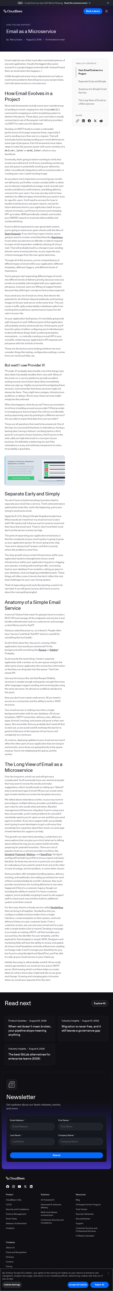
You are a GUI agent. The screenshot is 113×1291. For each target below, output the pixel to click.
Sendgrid (9, 854)
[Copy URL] (77, 121)
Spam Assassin (13, 233)
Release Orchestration (16, 1223)
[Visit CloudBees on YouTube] (19, 1186)
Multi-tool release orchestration (49, 1213)
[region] (56, 1279)
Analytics (10, 1228)
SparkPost (46, 854)
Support (79, 1223)
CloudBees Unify (13, 1200)
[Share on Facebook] (89, 121)
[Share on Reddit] (101, 121)
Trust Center (81, 1209)
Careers (9, 1262)
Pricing (9, 1266)
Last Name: (16, 1135)
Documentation (83, 1218)
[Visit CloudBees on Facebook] (7, 1186)
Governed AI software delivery (51, 1206)
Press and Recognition (16, 1252)
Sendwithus (57, 907)
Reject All (99, 1284)
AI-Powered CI (47, 1200)
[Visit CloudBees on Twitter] (25, 1186)
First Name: (64, 1120)
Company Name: (66, 1135)
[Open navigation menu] (106, 11)
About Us (10, 1247)
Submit (56, 1155)
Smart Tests (11, 1218)
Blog (78, 1200)
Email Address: (17, 1120)
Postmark (20, 854)
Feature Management (16, 1214)
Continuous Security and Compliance (52, 1221)
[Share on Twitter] (95, 121)
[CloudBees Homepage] (15, 1178)
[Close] (108, 1273)
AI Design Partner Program (88, 1204)
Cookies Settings (12, 1284)
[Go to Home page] (13, 11)
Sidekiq (53, 650)
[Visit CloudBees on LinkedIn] (31, 1186)
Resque (42, 650)
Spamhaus (57, 237)
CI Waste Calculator (85, 1236)
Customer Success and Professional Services (86, 1229)
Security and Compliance (17, 1209)
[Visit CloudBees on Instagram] (13, 1186)
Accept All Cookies (78, 1284)
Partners (10, 1257)
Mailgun (30, 854)
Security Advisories (85, 1214)
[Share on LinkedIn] (83, 121)
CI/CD (9, 1204)
